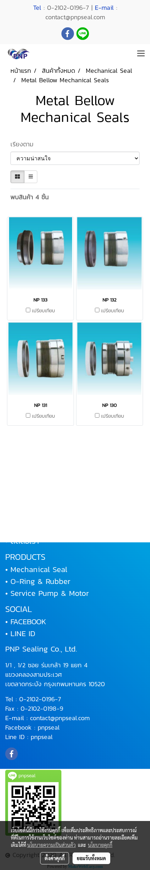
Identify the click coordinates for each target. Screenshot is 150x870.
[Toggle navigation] (141, 54)
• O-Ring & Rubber (37, 581)
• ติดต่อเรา (22, 541)
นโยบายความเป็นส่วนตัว (51, 845)
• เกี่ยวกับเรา (25, 493)
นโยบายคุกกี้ (100, 845)
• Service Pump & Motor (47, 593)
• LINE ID (20, 633)
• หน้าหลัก (21, 481)
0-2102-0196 (37, 699)
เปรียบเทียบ (43, 310)
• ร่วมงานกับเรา (29, 529)
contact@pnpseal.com (60, 718)
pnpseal (49, 727)
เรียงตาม (25, 144)
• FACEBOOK (25, 621)
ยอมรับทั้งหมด (91, 858)
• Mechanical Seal (36, 569)
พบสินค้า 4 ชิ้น (29, 197)
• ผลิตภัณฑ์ (23, 505)
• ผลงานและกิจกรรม (37, 517)
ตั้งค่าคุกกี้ (55, 858)
